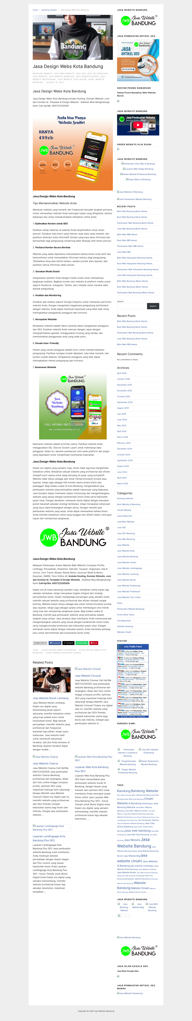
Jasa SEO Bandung (97, 73)
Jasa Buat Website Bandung (134, 814)
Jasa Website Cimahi (126, 562)
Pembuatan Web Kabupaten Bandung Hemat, (138, 269)
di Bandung (134, 803)
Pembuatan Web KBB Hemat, (130, 246)
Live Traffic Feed (133, 646)
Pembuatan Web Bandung (126, 876)
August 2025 (123, 408)
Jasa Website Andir (126, 551)
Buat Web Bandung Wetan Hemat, (132, 287)
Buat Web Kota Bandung (134, 799)
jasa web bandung (138, 830)
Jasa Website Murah (87, 76)
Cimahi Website (124, 510)
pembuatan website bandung (137, 879)
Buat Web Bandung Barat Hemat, (132, 217)
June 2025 (122, 419)
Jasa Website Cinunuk (88, 675)
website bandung (125, 626)
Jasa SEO (81, 73)
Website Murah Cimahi (137, 892)
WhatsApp (83, 643)
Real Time (132, 716)
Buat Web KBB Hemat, (127, 240)
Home (35, 10)
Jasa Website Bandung (61, 76)
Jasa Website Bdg (131, 856)
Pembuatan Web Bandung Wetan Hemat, (136, 292)
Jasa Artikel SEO (124, 516)
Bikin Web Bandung (124, 795)
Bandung (123, 791)
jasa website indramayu (142, 866)
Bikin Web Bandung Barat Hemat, (132, 211)
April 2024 (122, 478)
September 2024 (125, 460)
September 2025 (125, 402)
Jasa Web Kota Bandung (138, 834)
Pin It (94, 643)
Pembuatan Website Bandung (130, 609)
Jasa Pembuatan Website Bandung (130, 823)
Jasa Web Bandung (126, 539)
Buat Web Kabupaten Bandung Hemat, (135, 263)
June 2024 (122, 472)
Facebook (56, 643)
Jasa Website (40, 76)
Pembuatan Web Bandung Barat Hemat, (135, 223)
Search (120, 301)
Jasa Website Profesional (128, 591)
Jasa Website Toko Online (72, 79)
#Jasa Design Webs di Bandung (59, 650)
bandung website (49, 10)
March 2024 (122, 483)
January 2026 (123, 379)
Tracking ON (141, 716)
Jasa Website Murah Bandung (147, 873)
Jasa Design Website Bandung (144, 817)
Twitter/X (69, 643)
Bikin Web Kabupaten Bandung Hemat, (135, 258)
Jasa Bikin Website (64, 73)
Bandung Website (144, 791)
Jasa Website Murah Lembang (50, 698)
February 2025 (124, 443)
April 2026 (122, 373)
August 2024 (123, 466)
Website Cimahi (124, 632)
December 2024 (124, 448)
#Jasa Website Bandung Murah (63, 653)
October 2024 (123, 454)
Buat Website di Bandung (128, 504)
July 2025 (121, 414)
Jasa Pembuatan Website (148, 820)
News (91, 79)
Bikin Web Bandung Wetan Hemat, (132, 281)
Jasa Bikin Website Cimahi (136, 811)
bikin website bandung (141, 795)
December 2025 (124, 385)
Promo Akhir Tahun (125, 614)
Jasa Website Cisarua (45, 763)
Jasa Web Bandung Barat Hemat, (132, 228)
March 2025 (122, 437)
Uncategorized (124, 620)
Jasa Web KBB (123, 252)
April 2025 (122, 431)
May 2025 (121, 425)
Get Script (124, 716)
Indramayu (147, 803)
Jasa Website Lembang (128, 574)
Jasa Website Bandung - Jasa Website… (133, 679)
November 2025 (124, 390)
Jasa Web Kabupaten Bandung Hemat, (135, 275)
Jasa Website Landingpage (129, 568)
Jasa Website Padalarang (128, 585)
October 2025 (123, 396)
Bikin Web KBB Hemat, (127, 234)
